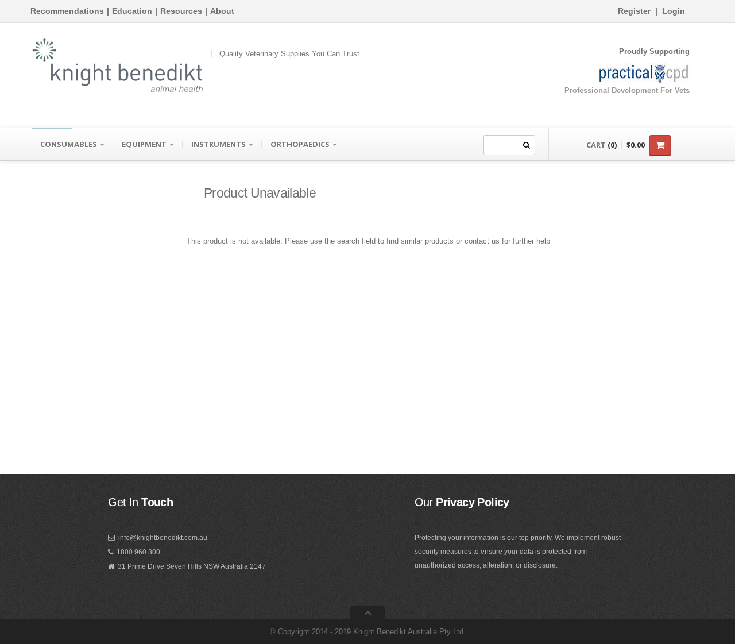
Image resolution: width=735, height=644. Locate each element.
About (222, 11)
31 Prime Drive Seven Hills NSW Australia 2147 (192, 566)
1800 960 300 (138, 552)
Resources (181, 11)
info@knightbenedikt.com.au (162, 538)
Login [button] (673, 11)
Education (132, 11)
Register (634, 11)
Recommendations (67, 11)
